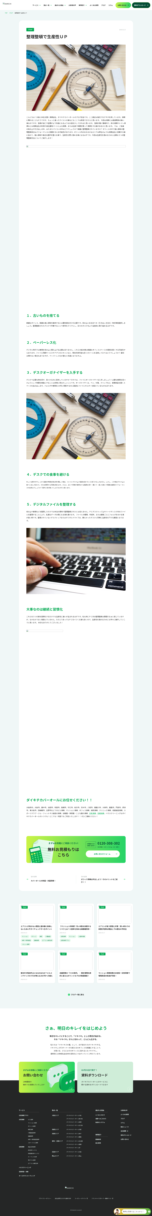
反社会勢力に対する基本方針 (63, 1198)
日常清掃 (92, 813)
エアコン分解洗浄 (47, 940)
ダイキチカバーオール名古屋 (74, 1141)
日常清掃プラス (65, 940)
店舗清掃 (30, 1136)
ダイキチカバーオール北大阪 (74, 1125)
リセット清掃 (25, 944)
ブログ (103, 5)
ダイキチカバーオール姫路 (73, 1137)
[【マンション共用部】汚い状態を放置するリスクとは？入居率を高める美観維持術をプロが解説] (76, 925)
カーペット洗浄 (32, 1157)
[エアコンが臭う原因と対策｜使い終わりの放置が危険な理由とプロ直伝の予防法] (115, 925)
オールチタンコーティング (27, 1176)
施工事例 (98, 1143)
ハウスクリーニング (25, 1167)
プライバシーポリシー (45, 1198)
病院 (41, 936)
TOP (6, 13)
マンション (25, 936)
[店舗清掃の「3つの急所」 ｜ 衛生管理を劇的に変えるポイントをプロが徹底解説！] (76, 966)
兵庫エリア (55, 1134)
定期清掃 (101, 813)
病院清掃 (30, 1129)
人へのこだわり (100, 1115)
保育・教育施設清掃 (33, 1139)
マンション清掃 (32, 1123)
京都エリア (55, 1129)
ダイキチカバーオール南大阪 (74, 1119)
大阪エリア (55, 1115)
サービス (35, 5)
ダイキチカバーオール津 (73, 1147)
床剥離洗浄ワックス (33, 1153)
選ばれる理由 (59, 5)
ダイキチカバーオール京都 (73, 1129)
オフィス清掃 (31, 1126)
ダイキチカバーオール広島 (73, 1152)
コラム (110, 5)
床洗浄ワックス (32, 1150)
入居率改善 (82, 936)
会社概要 (123, 1131)
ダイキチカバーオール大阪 (73, 1115)
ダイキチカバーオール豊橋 (73, 1144)
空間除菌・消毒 (23, 1172)
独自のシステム (100, 1122)
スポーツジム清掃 (33, 1143)
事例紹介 (81, 5)
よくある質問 (94, 5)
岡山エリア (55, 1156)
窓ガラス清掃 (31, 1160)
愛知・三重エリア (57, 1141)
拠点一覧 (46, 5)
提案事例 (98, 1139)
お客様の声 (72, 5)
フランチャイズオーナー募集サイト (101, 1198)
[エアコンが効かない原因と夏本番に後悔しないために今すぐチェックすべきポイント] (37, 925)
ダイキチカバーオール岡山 (73, 1156)
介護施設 (47, 936)
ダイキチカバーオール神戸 (73, 1133)
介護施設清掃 (31, 1133)
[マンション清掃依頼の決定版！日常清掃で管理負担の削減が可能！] (115, 966)
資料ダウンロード (126, 1135)
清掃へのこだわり (100, 1119)
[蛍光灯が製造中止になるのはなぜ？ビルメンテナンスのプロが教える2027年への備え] (37, 966)
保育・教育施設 (26, 940)
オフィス (33, 936)
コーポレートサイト (80, 1198)
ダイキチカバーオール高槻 (73, 1122)
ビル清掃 (30, 1119)
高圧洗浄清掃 (31, 1147)
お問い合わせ (125, 1139)
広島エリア (55, 1152)
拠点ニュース (125, 1127)
